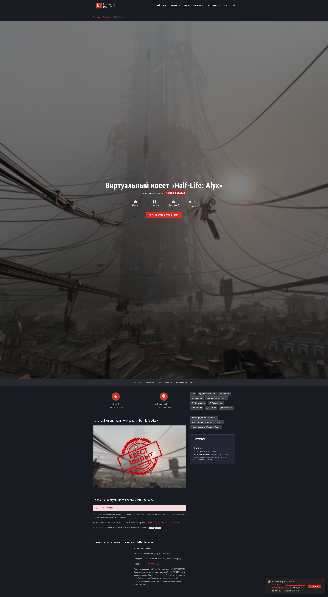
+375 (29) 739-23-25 (150, 564)
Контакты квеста (165, 382)
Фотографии (137, 382)
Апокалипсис (197, 398)
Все (193, 394)
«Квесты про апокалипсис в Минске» (163, 522)
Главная (96, 17)
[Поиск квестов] (234, 5)
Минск (213, 5)
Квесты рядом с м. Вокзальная (204, 418)
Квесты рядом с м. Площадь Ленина (206, 427)
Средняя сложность (207, 394)
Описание (150, 382)
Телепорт (106, 17)
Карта (186, 5)
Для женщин (197, 408)
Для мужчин (211, 408)
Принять (314, 586)
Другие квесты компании (185, 382)
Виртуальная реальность (217, 398)
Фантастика (224, 394)
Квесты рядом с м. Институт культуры (207, 422)
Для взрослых (226, 408)
